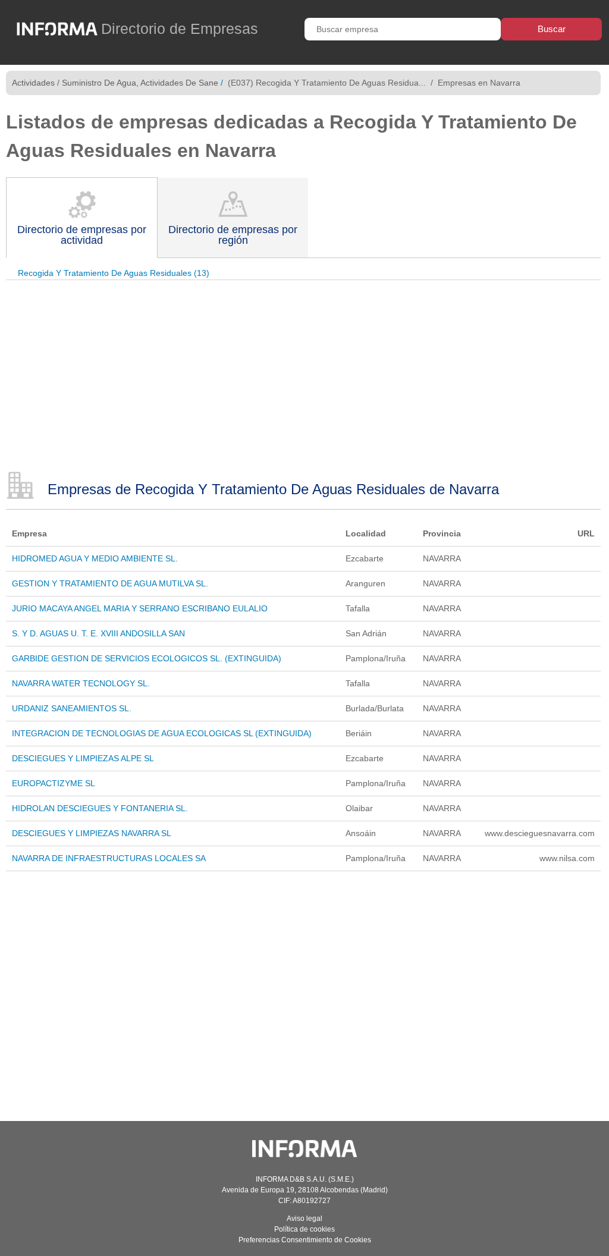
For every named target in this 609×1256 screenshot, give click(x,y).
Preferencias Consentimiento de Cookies (304, 1240)
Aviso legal (304, 1218)
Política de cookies (304, 1229)
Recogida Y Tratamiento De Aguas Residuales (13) (113, 273)
